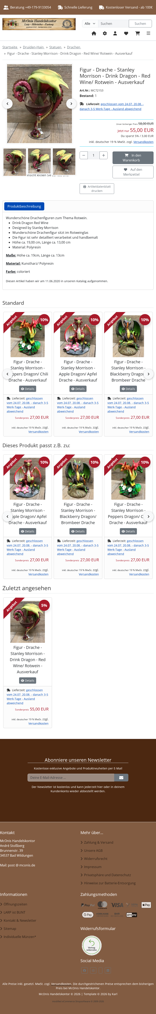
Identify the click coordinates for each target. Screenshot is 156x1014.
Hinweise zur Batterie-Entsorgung (109, 883)
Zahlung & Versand (97, 842)
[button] (14, 162)
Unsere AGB (92, 850)
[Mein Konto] (115, 33)
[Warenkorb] (137, 33)
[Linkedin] (108, 970)
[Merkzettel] (126, 33)
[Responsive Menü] (148, 33)
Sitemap (9, 928)
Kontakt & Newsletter (19, 920)
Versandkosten (143, 142)
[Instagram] (93, 970)
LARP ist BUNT (13, 912)
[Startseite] (94, 33)
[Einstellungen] (105, 33)
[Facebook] (84, 970)
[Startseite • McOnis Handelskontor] (39, 27)
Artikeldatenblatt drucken (99, 189)
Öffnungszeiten (14, 904)
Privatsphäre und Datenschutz (106, 875)
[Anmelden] (121, 777)
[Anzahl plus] (104, 155)
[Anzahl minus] (84, 155)
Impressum (92, 867)
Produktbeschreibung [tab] (24, 206)
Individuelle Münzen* (19, 937)
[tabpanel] (78, 249)
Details (29, 389)
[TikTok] (100, 970)
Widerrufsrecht (94, 858)
